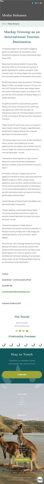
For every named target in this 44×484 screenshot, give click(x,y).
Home (4, 24)
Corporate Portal (22, 460)
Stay (22, 400)
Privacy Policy (22, 450)
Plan (22, 398)
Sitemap (22, 447)
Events (22, 402)
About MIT (22, 452)
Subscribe (22, 374)
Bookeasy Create (32, 480)
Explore (22, 404)
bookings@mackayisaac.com (22, 436)
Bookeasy (16, 480)
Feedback (22, 454)
